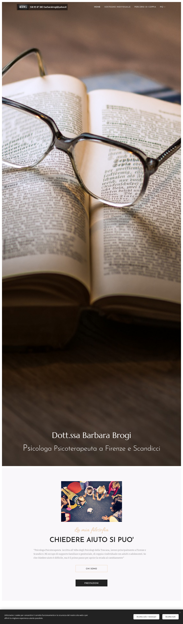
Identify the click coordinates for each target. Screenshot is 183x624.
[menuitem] (97, 7)
